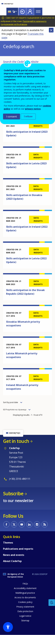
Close (51, 30)
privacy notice (33, 108)
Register (30, 11)
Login (22, 11)
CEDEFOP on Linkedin (29, 524)
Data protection (25, 611)
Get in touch (16, 441)
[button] (8, 627)
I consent (11, 116)
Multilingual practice (25, 592)
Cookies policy (25, 602)
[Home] (7, 4)
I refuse (28, 116)
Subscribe (13, 493)
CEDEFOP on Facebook (6, 524)
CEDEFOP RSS (45, 524)
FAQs (25, 583)
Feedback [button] (52, 602)
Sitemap (25, 620)
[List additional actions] (15, 11)
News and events (13, 555)
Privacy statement (25, 606)
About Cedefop (12, 561)
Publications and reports (18, 548)
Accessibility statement (25, 588)
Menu (38, 11)
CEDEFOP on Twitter (14, 524)
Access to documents (25, 597)
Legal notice (25, 615)
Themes (8, 542)
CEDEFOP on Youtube (22, 524)
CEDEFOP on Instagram (37, 524)
